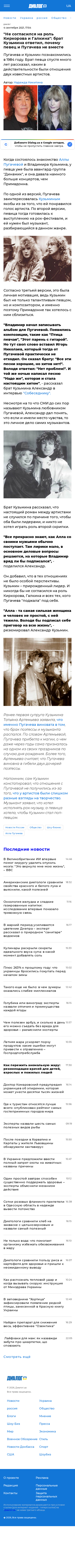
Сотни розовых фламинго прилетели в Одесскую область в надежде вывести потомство (33, 1205)
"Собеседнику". (37, 393)
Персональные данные (47, 1487)
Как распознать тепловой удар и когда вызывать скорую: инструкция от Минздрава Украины (33, 1283)
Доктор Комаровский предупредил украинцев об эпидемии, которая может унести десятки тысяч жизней (33, 1088)
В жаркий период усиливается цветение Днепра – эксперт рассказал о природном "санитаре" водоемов (32, 930)
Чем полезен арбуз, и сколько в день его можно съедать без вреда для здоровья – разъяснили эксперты (34, 1026)
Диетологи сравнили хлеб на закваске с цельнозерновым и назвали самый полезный (28, 1224)
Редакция (10, 1485)
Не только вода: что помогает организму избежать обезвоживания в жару (33, 1244)
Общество (36, 827)
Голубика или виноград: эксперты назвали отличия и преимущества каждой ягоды (31, 1006)
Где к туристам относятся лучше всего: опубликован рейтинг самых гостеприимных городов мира (32, 1107)
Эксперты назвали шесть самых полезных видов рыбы (29, 1125)
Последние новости (26, 849)
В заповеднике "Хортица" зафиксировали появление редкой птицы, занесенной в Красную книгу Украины (33, 1304)
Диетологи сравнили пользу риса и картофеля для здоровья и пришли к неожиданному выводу (33, 1263)
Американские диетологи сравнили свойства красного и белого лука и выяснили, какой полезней (33, 885)
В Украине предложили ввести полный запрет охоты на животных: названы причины (32, 1162)
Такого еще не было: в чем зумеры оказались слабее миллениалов (32, 988)
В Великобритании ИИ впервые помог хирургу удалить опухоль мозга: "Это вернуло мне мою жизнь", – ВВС (34, 864)
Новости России (14, 827)
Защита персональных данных (46, 1496)
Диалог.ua (9, 1510)
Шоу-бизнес (54, 827)
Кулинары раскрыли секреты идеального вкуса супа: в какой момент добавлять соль (29, 951)
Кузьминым (49, 199)
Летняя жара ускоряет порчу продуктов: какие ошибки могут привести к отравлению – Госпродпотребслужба (29, 1047)
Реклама (42, 1477)
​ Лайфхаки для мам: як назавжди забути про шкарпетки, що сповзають (30, 1341)
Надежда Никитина (28, 82)
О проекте (11, 1477)
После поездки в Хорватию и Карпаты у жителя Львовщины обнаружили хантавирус (28, 1143)
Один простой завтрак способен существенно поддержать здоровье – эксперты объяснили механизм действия (34, 1184)
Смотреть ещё (17, 1357)
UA (68, 6)
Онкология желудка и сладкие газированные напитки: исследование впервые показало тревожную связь (30, 907)
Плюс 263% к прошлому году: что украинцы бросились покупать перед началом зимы (34, 971)
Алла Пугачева (13, 833)
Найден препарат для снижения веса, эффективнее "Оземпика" (30, 1324)
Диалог (7, 24)
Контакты (10, 1493)
